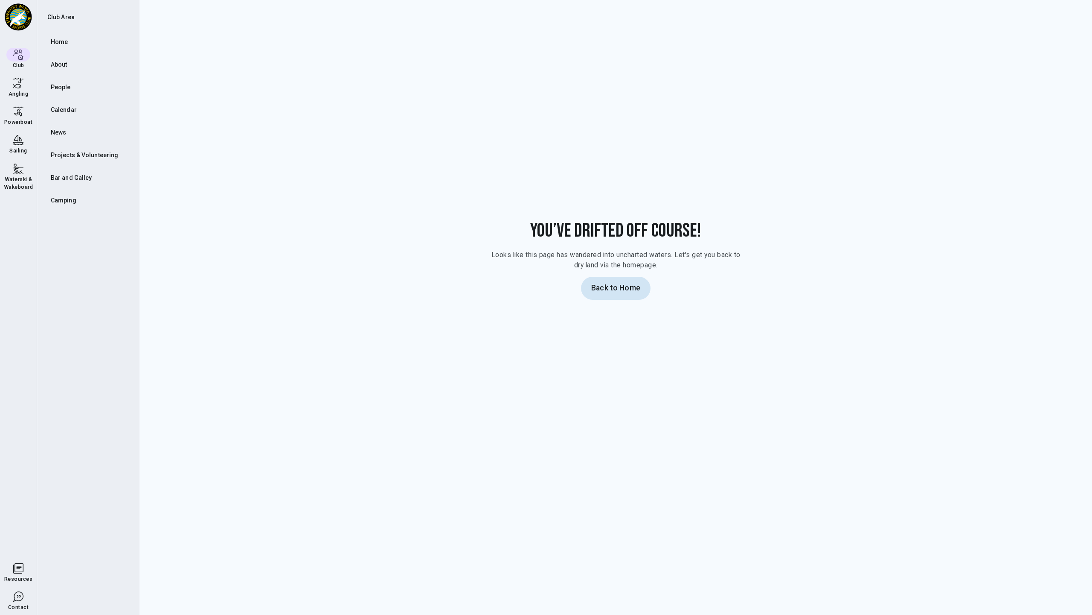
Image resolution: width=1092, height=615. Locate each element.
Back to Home (615, 288)
